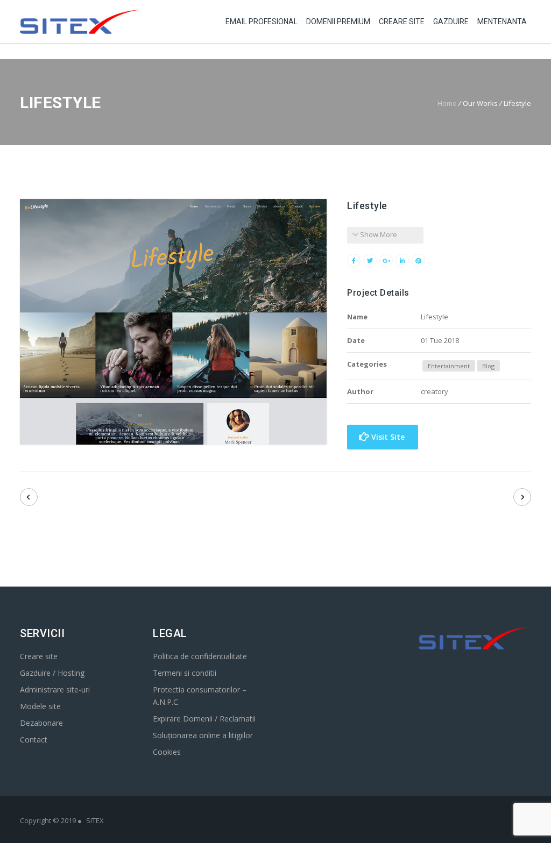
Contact (33, 739)
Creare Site (402, 21)
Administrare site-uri (55, 689)
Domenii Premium (338, 21)
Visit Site (387, 437)
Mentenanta (502, 21)
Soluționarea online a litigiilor (203, 735)
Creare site (39, 656)
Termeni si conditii (184, 673)
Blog (488, 366)
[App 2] (522, 497)
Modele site (40, 706)
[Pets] (29, 497)
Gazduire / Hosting (52, 673)
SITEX (95, 820)
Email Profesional (261, 21)
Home (447, 103)
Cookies (167, 752)
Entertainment (449, 366)
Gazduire (451, 21)
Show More (377, 234)
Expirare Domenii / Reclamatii (204, 718)
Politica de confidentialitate (200, 656)
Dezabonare (41, 723)
